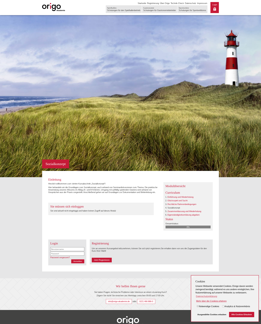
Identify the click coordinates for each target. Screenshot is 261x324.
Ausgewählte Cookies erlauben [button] (211, 314)
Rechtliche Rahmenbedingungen (181, 204)
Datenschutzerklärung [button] (206, 296)
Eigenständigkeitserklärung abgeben (183, 215)
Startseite (142, 3)
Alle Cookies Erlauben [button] (241, 314)
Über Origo (165, 3)
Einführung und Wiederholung (180, 197)
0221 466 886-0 (146, 301)
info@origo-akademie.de (119, 301)
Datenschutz (190, 3)
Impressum (202, 3)
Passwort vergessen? (60, 257)
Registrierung (153, 3)
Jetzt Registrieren (102, 260)
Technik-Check (177, 3)
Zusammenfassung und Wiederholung (184, 211)
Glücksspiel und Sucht (177, 200)
